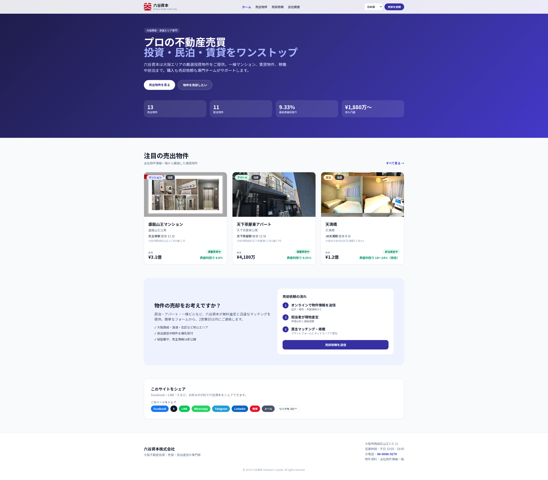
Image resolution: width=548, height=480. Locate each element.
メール (268, 408)
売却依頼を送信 (335, 345)
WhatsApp (201, 408)
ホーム (246, 7)
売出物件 (261, 7)
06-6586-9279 (387, 454)
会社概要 (294, 7)
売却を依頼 (394, 7)
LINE (184, 408)
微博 (255, 408)
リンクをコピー (288, 408)
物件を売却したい (195, 85)
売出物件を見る (159, 85)
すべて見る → (395, 163)
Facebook (159, 408)
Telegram (221, 408)
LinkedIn (240, 408)
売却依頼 (278, 7)
